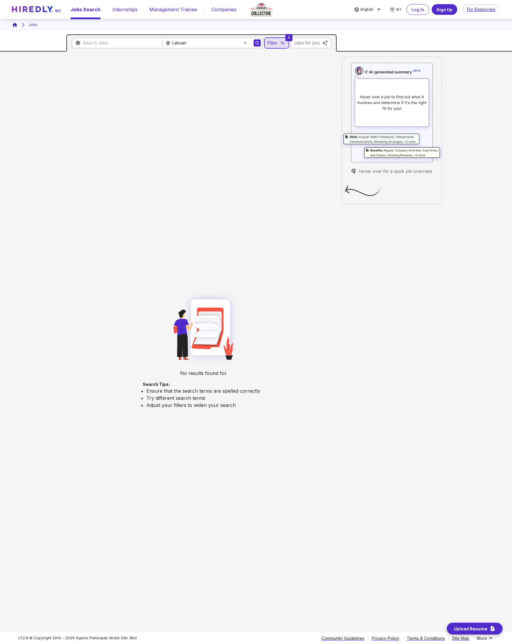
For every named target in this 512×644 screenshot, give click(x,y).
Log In (418, 9)
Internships (124, 9)
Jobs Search (85, 9)
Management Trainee (173, 9)
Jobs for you (307, 42)
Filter (272, 42)
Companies (224, 9)
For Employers (481, 9)
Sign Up (444, 9)
